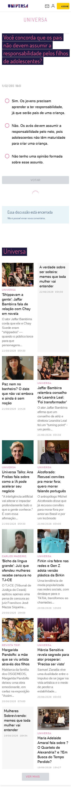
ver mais (33, 776)
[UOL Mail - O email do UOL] (47, 6)
